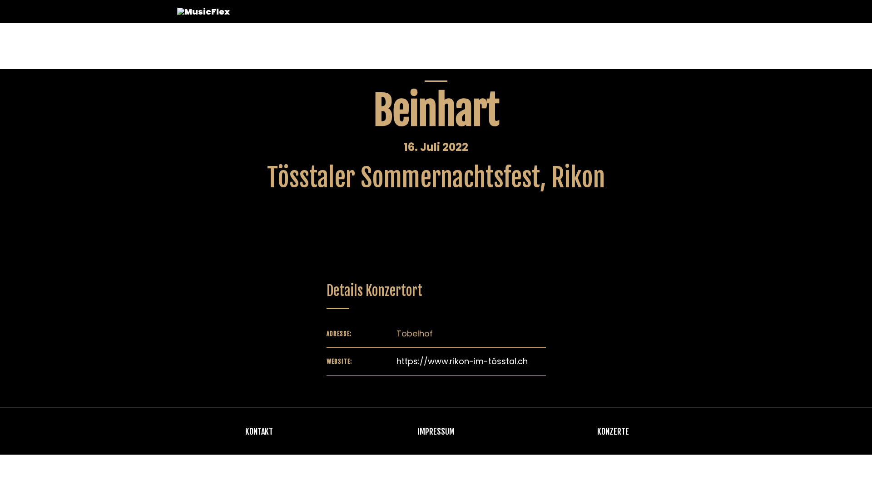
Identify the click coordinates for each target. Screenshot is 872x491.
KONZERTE (613, 431)
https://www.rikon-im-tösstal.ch (462, 361)
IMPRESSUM (436, 431)
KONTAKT (259, 431)
